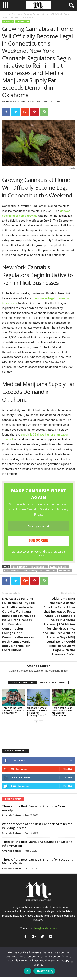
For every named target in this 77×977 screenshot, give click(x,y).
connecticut (20, 567)
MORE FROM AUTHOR (53, 682)
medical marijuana (32, 570)
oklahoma (64, 570)
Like (69, 760)
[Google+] (35, 936)
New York (51, 570)
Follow (67, 768)
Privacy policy (45, 971)
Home (5, 14)
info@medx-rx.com (45, 928)
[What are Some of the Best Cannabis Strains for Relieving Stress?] (38, 697)
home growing (39, 567)
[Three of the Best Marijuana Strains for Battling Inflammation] (63, 697)
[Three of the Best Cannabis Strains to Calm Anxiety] (13, 697)
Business (15, 14)
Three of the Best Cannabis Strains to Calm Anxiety (13, 710)
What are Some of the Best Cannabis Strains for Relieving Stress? (37, 711)
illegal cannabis (59, 567)
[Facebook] (26, 936)
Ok (27, 971)
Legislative (23, 21)
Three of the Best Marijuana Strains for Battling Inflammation (62, 711)
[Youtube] (51, 936)
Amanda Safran (15, 101)
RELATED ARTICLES (23, 682)
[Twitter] (43, 936)
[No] (72, 962)
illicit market (11, 570)
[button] (70, 5)
